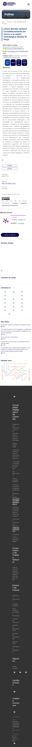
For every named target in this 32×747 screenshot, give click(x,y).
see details (21, 223)
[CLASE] (22, 291)
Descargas (24, 62)
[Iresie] (13, 299)
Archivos (9, 22)
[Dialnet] (5, 295)
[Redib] (13, 306)
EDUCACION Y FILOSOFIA (9, 337)
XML (10, 168)
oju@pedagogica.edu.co (15, 529)
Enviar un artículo (9, 235)
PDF (10, 165)
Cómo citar (18, 62)
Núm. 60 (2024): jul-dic (20, 22)
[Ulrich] (22, 310)
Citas (13, 62)
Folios (9, 14)
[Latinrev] (22, 306)
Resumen (7, 62)
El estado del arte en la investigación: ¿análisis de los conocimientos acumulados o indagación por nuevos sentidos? (16, 331)
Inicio (3, 22)
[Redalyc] (5, 306)
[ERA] (5, 299)
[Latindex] (22, 299)
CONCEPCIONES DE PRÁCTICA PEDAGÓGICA (16, 325)
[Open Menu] (28, 4)
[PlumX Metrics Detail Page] (5, 220)
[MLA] (13, 302)
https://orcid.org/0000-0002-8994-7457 (15, 48)
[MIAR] (5, 302)
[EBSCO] (22, 295)
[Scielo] (5, 310)
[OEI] (22, 302)
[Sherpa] (13, 310)
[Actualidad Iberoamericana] (13, 291)
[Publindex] (5, 291)
